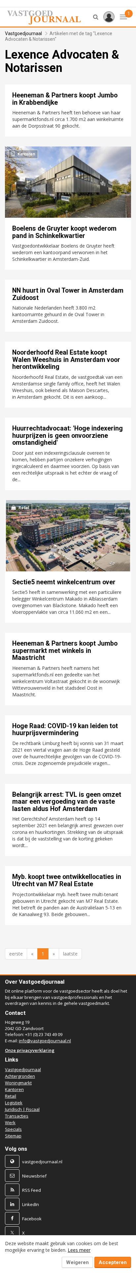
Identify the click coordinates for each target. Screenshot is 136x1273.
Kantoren (14, 1089)
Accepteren (113, 1262)
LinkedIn (30, 1204)
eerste (16, 954)
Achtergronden (20, 1076)
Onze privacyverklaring (29, 1050)
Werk (10, 1123)
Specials (13, 1129)
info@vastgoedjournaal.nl (45, 1041)
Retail (10, 1096)
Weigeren (77, 1262)
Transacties (16, 1116)
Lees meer (79, 1250)
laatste (70, 954)
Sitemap (13, 1136)
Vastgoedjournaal (23, 33)
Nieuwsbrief (34, 1176)
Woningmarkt (18, 1083)
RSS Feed (31, 1190)
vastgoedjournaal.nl (42, 1162)
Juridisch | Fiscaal (22, 1109)
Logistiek (13, 1103)
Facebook (32, 1219)
